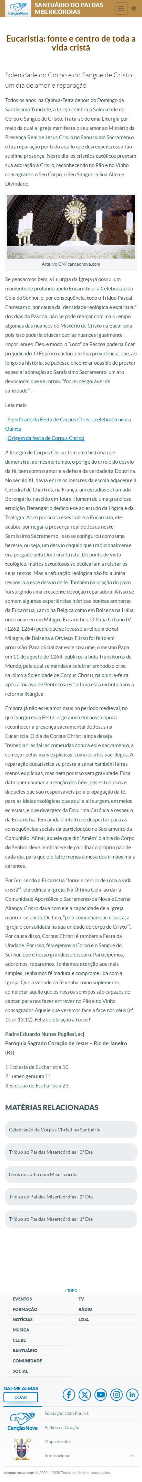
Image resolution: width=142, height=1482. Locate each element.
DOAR (20, 1397)
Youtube (100, 1395)
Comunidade (27, 1361)
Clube (19, 1340)
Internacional (57, 1455)
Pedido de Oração (61, 1427)
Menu (121, 8)
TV (81, 1299)
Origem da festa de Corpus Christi (46, 438)
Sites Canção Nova (134, 8)
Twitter (84, 1395)
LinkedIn (132, 1395)
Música (21, 1330)
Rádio (85, 1309)
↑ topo (71, 1291)
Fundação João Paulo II (67, 1413)
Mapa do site (57, 1441)
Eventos (22, 1299)
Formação (25, 1309)
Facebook (68, 1395)
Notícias (23, 1319)
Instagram (116, 1395)
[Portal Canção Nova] (18, 8)
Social (20, 1371)
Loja (84, 1319)
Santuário (25, 1350)
